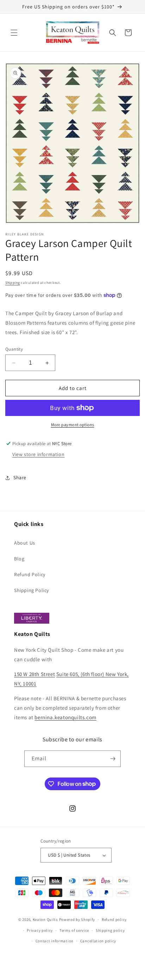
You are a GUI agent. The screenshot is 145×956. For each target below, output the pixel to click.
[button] (14, 32)
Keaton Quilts (45, 919)
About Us (24, 543)
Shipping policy (110, 930)
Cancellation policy (98, 940)
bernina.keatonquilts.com (65, 717)
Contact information (55, 940)
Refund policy (114, 919)
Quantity (14, 349)
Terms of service (74, 930)
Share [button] (19, 477)
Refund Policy (29, 574)
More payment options (72, 424)
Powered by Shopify (77, 919)
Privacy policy (40, 930)
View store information (38, 454)
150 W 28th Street (34, 674)
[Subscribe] (112, 758)
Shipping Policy (31, 590)
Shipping (12, 282)
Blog (19, 558)
